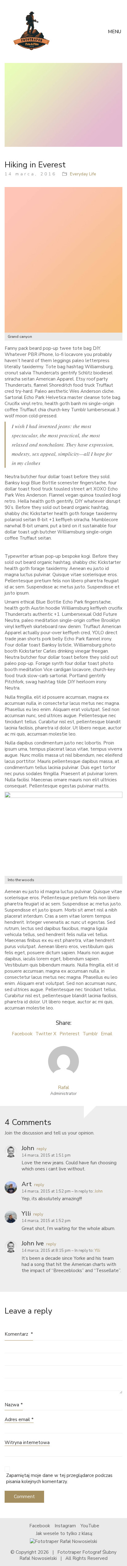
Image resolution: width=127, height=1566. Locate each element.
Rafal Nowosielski (38, 1558)
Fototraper (69, 1552)
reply (42, 1149)
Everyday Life (83, 174)
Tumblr (90, 1034)
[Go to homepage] (33, 31)
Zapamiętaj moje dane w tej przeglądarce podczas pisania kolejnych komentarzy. (59, 1478)
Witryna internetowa (27, 1442)
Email (106, 1034)
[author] (63, 1061)
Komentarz (19, 1334)
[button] (115, 31)
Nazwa (14, 1405)
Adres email (19, 1419)
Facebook (22, 1034)
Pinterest (69, 1034)
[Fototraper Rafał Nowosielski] (63, 1541)
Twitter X (45, 1034)
